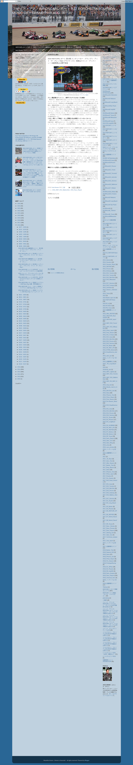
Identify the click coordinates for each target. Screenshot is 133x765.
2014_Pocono (107, 268)
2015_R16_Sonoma (108, 343)
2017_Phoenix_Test (108, 472)
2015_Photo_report (108, 330)
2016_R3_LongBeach (109, 421)
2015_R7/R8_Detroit (109, 350)
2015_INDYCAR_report (109, 319)
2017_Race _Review (109, 526)
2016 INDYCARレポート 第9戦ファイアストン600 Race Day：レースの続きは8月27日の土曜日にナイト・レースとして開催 (33, 150)
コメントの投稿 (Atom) (57, 273)
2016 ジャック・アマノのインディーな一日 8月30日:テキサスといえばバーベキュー (30, 274)
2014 (19, 369)
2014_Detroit (106, 260)
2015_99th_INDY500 (109, 313)
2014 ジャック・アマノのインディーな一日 (110, 246)
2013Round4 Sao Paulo (109, 204)
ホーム (73, 269)
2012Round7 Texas (108, 115)
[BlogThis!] (74, 187)
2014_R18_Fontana (108, 285)
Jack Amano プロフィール (23, 50)
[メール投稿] (69, 187)
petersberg (106, 598)
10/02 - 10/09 (23, 236)
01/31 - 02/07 (23, 357)
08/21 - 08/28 (23, 294)
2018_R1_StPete (108, 566)
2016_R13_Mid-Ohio (109, 411)
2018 (19, 220)
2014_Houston (107, 262)
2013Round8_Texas (108, 214)
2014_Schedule (107, 287)
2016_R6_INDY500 (108, 429)
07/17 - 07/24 (23, 304)
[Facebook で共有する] (78, 187)
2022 (19, 210)
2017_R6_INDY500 (108, 514)
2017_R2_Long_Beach (109, 503)
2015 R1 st (106, 303)
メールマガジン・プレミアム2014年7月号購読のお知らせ (110, 644)
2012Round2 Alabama (109, 98)
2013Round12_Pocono (109, 166)
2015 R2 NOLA (107, 305)
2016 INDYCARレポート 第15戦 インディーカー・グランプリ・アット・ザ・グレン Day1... (30, 255)
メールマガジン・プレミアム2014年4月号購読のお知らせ (110, 634)
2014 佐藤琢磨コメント (109, 249)
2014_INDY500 (107, 266)
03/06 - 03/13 (23, 347)
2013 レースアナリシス (109, 151)
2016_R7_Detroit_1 (108, 432)
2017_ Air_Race (107, 458)
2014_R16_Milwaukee (109, 279)
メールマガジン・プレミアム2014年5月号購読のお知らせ (110, 639)
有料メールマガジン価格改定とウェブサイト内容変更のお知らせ (53, 47)
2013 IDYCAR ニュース (109, 125)
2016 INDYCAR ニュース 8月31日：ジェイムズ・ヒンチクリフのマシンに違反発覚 (30, 270)
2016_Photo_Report (108, 397)
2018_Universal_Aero (109, 577)
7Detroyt (105, 587)
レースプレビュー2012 (109, 656)
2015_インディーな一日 (110, 358)
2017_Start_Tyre (107, 535)
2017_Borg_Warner (108, 467)
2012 (19, 374)
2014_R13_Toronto (108, 273)
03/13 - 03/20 (23, 345)
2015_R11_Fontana (108, 334)
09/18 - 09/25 (23, 239)
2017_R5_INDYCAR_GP (110, 511)
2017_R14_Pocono (108, 490)
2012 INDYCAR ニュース (110, 68)
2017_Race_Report (108, 530)
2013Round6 (106, 208)
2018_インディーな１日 (110, 580)
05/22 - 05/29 (23, 321)
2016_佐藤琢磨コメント (110, 453)
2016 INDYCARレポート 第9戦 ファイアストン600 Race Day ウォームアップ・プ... (30, 291)
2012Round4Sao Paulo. (109, 106)
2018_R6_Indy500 (108, 571)
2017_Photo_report (108, 474)
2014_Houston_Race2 (109, 264)
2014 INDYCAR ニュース (110, 227)
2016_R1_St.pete (108, 417)
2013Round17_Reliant (109, 188)
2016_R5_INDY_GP (108, 427)
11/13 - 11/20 (23, 229)
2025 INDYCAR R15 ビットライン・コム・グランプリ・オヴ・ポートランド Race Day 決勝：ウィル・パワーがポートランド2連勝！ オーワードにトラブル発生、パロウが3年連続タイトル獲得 (33, 173)
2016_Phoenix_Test (108, 395)
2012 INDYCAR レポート (110, 71)
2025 (19, 203)
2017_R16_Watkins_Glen (110, 495)
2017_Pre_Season (108, 478)
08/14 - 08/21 (23, 297)
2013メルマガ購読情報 (109, 220)
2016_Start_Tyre (107, 440)
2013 (19, 371)
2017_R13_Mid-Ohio (109, 488)
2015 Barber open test (109, 297)
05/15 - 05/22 (23, 323)
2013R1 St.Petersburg (109, 158)
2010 (19, 379)
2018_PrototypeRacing (109, 563)
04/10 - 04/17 (23, 335)
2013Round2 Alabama (109, 197)
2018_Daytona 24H (108, 552)
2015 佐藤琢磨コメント (109, 310)
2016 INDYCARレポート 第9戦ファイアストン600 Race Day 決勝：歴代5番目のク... (31, 283)
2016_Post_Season (108, 399)
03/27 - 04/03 (23, 340)
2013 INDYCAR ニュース (110, 132)
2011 (18, 376)
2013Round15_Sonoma (109, 180)
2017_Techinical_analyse (110, 537)
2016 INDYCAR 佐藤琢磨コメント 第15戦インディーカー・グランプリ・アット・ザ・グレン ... (30, 250)
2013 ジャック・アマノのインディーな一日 (110, 148)
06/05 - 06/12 (23, 316)
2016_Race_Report (76, 190)
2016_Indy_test (107, 385)
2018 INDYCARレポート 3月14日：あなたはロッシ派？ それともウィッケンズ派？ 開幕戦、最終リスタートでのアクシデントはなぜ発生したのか (33, 183)
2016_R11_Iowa (107, 408)
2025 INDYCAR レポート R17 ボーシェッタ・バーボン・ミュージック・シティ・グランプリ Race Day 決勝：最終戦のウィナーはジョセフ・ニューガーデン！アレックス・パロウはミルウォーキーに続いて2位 (29, 162)
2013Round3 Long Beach (110, 201)
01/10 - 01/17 (23, 364)
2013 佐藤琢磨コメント (109, 154)
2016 (19, 225)
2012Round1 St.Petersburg (107, 92)
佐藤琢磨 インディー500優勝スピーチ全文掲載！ (91, 47)
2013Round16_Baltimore (110, 184)
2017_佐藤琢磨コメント (110, 546)
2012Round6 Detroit (108, 113)
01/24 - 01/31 (23, 359)
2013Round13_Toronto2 (110, 173)
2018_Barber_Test (108, 550)
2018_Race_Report (108, 575)
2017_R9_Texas (107, 524)
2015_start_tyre (107, 355)
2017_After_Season (108, 463)
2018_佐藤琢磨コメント (110, 583)
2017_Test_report (108, 540)
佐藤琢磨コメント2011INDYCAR (108, 660)
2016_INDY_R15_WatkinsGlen (61, 190)
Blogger (87, 760)
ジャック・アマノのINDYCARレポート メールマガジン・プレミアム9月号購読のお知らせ (110, 624)
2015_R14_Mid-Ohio (109, 339)
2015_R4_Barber (108, 345)
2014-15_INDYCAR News (110, 252)
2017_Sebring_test (108, 532)
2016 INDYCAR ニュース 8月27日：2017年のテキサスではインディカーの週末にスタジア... (30, 279)
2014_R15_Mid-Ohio (109, 277)
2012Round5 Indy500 (109, 109)
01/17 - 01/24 (23, 361)
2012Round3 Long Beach (110, 102)
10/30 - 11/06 (23, 232)
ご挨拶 (105, 600)
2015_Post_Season (108, 332)
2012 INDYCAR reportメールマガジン (110, 57)
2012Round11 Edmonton (110, 95)
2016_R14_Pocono (108, 413)
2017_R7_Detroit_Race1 (110, 516)
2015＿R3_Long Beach (109, 363)
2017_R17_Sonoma (108, 498)
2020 (19, 215)
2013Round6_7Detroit (109, 210)
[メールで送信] (72, 187)
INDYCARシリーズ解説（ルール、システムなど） (109, 594)
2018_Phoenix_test (108, 556)
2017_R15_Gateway (109, 492)
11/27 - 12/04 (23, 227)
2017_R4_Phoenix (108, 508)
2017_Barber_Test (108, 465)
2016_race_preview (108, 447)
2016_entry (106, 445)
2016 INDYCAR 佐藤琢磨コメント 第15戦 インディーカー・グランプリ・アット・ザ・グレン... (30, 260)
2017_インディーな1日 (109, 543)
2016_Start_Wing (108, 442)
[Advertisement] (73, 254)
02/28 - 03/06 (23, 349)
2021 (19, 213)
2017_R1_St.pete (108, 500)
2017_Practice (107, 476)
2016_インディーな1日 (109, 449)
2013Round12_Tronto (109, 170)
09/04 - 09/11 (23, 244)
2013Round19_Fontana (109, 194)
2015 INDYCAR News (109, 300)
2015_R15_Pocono (108, 341)
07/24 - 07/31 (23, 302)
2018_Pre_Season (108, 561)
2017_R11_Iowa (107, 484)
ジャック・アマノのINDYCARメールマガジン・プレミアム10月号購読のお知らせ (110, 604)
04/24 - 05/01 (23, 330)
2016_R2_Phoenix (108, 419)
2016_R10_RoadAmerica (110, 405)
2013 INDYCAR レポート (110, 140)
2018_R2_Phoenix (108, 569)
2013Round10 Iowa (108, 160)
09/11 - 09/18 (23, 241)
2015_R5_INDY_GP (108, 347)
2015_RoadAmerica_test (110, 352)
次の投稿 (51, 269)
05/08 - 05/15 (23, 325)
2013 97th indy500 (108, 123)
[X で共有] (76, 187)
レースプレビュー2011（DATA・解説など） (109, 653)
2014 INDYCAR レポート (110, 234)
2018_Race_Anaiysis (109, 573)
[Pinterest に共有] (79, 187)
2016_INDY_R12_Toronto (110, 374)
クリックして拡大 (84, 95)
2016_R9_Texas (107, 436)
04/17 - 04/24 (23, 333)
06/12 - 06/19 (23, 314)
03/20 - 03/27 (23, 342)
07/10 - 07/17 (23, 306)
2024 (19, 206)
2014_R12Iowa (107, 271)
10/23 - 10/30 (23, 234)
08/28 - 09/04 (23, 246)
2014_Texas (106, 293)
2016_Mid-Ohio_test (108, 390)
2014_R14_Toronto (108, 275)
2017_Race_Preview (109, 528)
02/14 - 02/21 (23, 354)
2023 (19, 208)
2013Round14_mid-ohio (110, 177)
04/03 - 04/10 (23, 337)
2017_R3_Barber (108, 506)
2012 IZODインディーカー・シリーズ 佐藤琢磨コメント (110, 80)
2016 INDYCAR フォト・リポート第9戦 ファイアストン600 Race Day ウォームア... (30, 287)
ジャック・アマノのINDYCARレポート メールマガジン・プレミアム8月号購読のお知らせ (110, 618)
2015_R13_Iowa (107, 337)
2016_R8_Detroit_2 (108, 434)
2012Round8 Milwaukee (110, 117)
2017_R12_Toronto (108, 486)
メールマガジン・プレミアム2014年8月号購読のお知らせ (110, 649)
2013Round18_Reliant (109, 191)
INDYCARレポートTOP (23, 47)
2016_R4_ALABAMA (109, 425)
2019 (19, 218)
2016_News (106, 393)
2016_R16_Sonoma (108, 415)
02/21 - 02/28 (23, 352)
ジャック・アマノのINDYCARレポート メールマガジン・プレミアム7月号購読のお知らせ (110, 611)
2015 (19, 367)
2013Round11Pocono (109, 162)
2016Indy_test (107, 369)
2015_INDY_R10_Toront (110, 323)
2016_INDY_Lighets (108, 371)
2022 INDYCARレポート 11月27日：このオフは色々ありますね (32, 190)
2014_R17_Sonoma (108, 283)
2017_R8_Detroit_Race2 (110, 520)
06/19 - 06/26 (23, 311)
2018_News (106, 554)
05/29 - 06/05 (23, 318)
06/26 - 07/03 (23, 309)
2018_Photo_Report (108, 558)
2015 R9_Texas (107, 308)
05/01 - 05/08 (23, 328)
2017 (19, 222)
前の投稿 (95, 269)
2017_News (106, 469)
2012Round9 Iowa (108, 121)
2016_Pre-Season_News (110, 401)
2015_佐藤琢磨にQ (108, 361)
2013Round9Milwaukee (109, 216)
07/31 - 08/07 (23, 299)
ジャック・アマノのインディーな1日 (110, 629)
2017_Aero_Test (107, 461)
